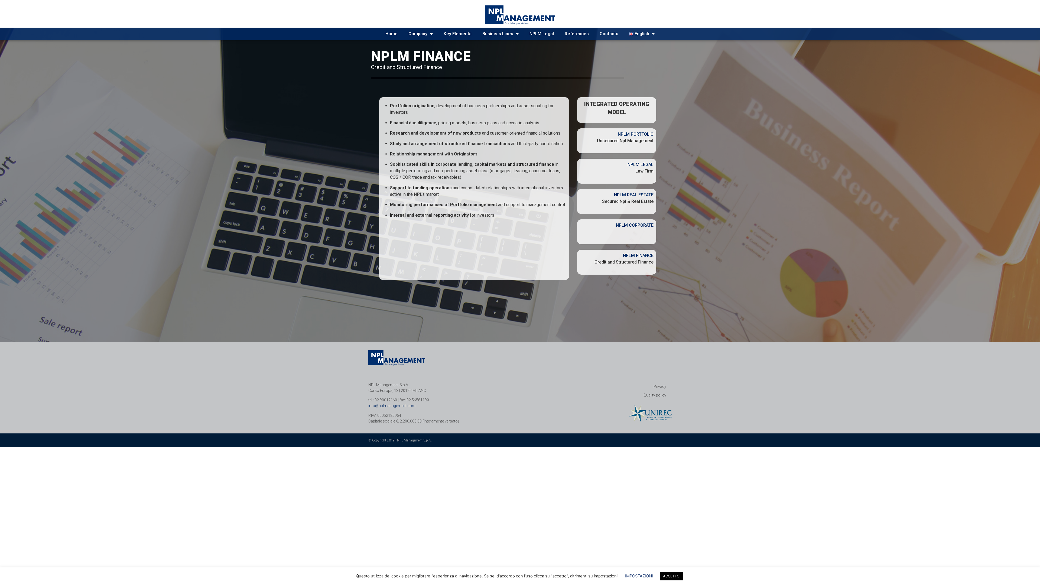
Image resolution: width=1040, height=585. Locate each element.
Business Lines (497, 33)
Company (417, 33)
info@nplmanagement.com (391, 406)
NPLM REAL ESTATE (634, 194)
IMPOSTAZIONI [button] (639, 575)
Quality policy (655, 395)
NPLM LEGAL (641, 164)
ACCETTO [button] (671, 576)
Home (391, 33)
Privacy (660, 386)
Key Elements (458, 33)
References (577, 33)
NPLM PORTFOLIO (636, 134)
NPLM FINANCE (638, 255)
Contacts (609, 33)
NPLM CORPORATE (635, 225)
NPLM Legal (541, 33)
